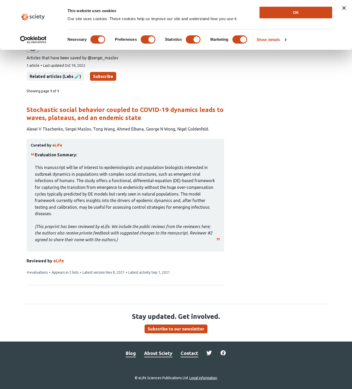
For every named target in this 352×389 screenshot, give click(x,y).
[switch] (148, 39)
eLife (58, 260)
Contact (189, 353)
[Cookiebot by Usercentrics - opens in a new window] (33, 40)
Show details (268, 39)
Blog (131, 353)
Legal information (203, 378)
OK (296, 12)
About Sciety (158, 353)
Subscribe (103, 76)
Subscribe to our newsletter (176, 329)
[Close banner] (344, 8)
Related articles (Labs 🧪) (55, 76)
